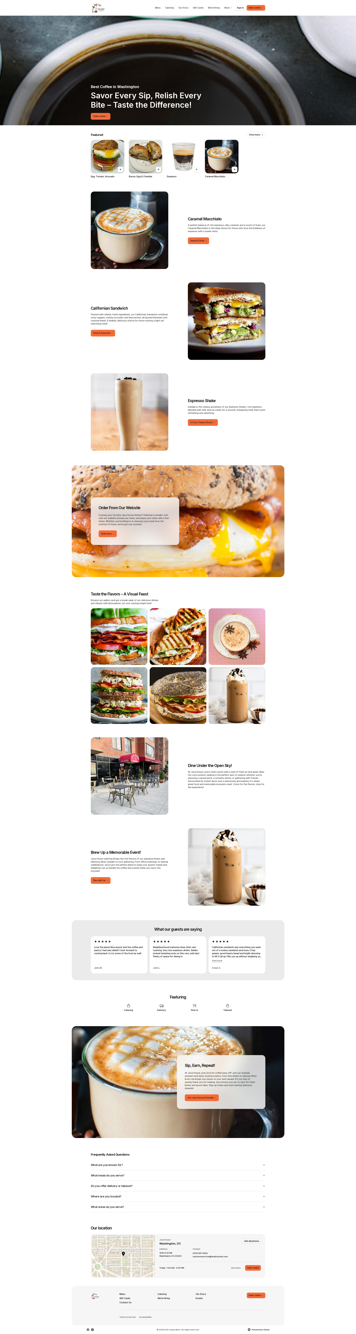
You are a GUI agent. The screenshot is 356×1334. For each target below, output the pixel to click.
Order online (253, 1267)
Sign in (240, 7)
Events (199, 1298)
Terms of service (127, 1317)
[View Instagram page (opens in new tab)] (92, 1329)
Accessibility (145, 1317)
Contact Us (125, 1302)
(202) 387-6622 (200, 1253)
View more (217, 960)
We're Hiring (214, 7)
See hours (236, 1268)
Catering (169, 7)
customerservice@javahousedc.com (210, 1256)
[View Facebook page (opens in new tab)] (88, 1329)
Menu (158, 7)
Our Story (183, 7)
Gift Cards (198, 7)
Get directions (251, 1241)
